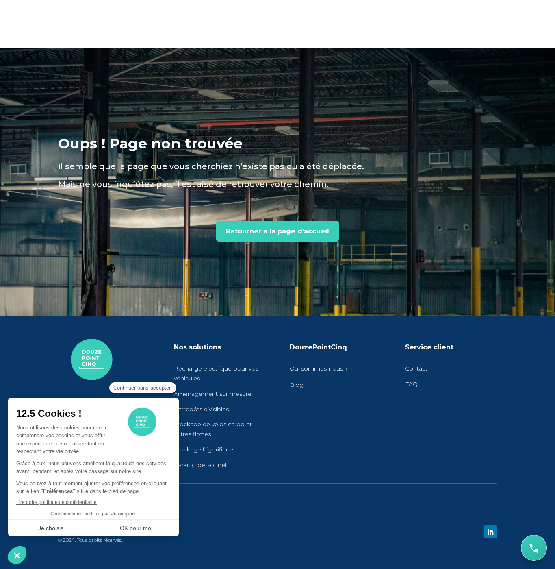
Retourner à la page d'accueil (277, 231)
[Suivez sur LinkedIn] (490, 531)
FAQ (411, 384)
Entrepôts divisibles (201, 409)
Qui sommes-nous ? (319, 368)
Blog (297, 384)
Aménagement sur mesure (212, 393)
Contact (416, 368)
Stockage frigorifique (203, 449)
